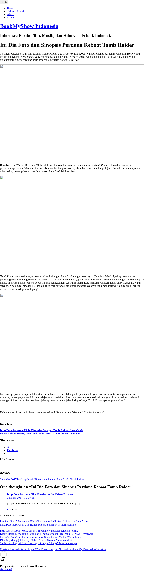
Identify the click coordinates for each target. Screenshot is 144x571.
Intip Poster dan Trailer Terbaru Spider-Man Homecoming (38, 524)
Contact (11, 17)
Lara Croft (62, 479)
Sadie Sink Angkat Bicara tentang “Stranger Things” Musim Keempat (38, 543)
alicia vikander (47, 479)
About (10, 14)
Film (37, 479)
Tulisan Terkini (15, 11)
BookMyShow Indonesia (29, 26)
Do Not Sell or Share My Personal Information (80, 549)
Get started (6, 569)
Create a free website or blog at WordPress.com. (26, 549)
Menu (4, 2)
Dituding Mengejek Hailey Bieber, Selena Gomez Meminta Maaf (36, 540)
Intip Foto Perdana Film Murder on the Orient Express (40, 494)
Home (10, 8)
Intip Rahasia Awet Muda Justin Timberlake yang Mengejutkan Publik (39, 530)
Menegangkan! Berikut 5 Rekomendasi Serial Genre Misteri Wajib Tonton (41, 536)
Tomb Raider (77, 479)
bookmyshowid (25, 479)
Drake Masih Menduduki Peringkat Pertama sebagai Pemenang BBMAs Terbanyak (46, 533)
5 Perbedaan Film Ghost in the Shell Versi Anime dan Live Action (44, 521)
